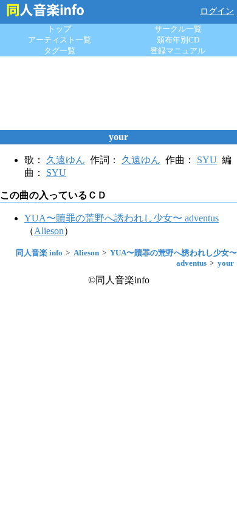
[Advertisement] (118, 92)
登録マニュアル (177, 50)
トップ (59, 28)
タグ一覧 (59, 50)
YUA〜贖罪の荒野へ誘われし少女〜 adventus (121, 218)
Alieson (49, 231)
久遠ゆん (65, 160)
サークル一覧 (178, 28)
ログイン (217, 11)
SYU (207, 160)
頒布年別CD (178, 39)
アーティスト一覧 (59, 39)
